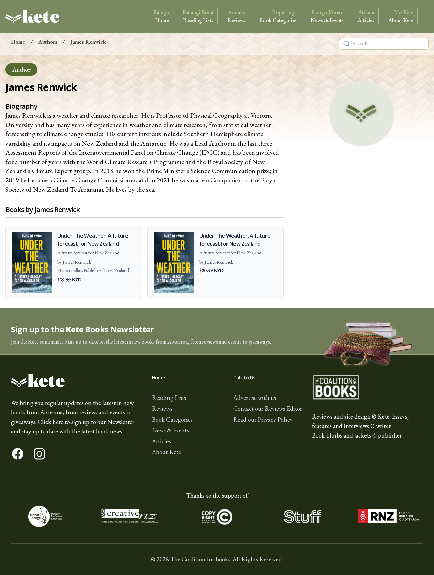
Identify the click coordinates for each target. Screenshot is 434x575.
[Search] (346, 43)
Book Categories (278, 16)
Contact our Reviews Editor (267, 408)
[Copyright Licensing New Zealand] (217, 516)
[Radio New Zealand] (388, 516)
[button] (217, 331)
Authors (47, 41)
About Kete (400, 16)
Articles (366, 16)
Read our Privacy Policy (263, 419)
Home (161, 16)
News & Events (327, 16)
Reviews (236, 16)
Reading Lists (198, 16)
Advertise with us (254, 398)
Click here (50, 422)
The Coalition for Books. (200, 559)
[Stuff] (302, 516)
